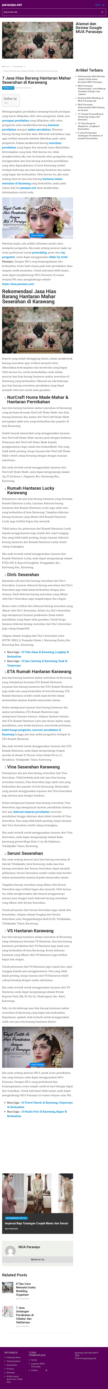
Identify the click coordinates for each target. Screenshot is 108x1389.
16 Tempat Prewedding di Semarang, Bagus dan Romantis (90, 117)
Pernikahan (8, 88)
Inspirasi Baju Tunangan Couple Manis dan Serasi (36, 1223)
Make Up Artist (58, 257)
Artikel (34, 1370)
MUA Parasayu (24, 88)
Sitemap (11, 1372)
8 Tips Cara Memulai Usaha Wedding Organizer (26, 1289)
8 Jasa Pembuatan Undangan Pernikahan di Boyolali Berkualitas (90, 136)
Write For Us (37, 1259)
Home (34, 1360)
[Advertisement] (37, 1144)
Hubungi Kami (14, 1357)
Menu (98, 5)
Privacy (10, 1369)
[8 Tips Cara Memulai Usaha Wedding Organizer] (7, 1287)
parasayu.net (12, 4)
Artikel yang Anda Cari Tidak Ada (14, 1379)
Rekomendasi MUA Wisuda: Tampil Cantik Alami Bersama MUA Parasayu (91, 79)
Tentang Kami (13, 1361)
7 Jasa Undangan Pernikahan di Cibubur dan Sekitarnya (25, 1315)
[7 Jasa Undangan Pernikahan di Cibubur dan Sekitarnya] (7, 1311)
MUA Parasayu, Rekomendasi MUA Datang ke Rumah (91, 107)
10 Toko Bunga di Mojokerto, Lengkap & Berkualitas (89, 126)
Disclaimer (12, 1365)
